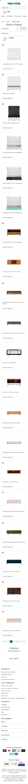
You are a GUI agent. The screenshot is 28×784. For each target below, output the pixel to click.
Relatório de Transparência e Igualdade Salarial (13, 698)
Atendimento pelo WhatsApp (8, 672)
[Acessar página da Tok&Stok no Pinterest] (16, 662)
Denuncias (3, 677)
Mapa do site (4, 695)
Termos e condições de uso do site (9, 688)
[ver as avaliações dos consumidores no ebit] (6, 764)
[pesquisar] (25, 8)
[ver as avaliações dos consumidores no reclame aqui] (14, 764)
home (2, 21)
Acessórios (10, 16)
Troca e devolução (5, 690)
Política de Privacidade (6, 685)
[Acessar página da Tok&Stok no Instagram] (12, 662)
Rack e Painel (16, 21)
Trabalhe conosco (5, 707)
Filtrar (23, 28)
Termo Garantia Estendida (7, 679)
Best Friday (4, 714)
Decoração (4, 726)
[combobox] (18, 34)
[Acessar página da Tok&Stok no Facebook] (7, 662)
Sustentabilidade (5, 709)
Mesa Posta (4, 730)
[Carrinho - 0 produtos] (26, 3)
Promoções (17, 16)
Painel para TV (16, 651)
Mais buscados (5, 735)
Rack (9, 651)
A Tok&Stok (4, 704)
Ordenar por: (4, 33)
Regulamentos (4, 693)
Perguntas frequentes (6, 674)
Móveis (3, 16)
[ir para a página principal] (14, 3)
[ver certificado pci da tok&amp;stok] (21, 764)
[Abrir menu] (4, 3)
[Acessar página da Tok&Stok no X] (20, 662)
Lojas (2, 712)
